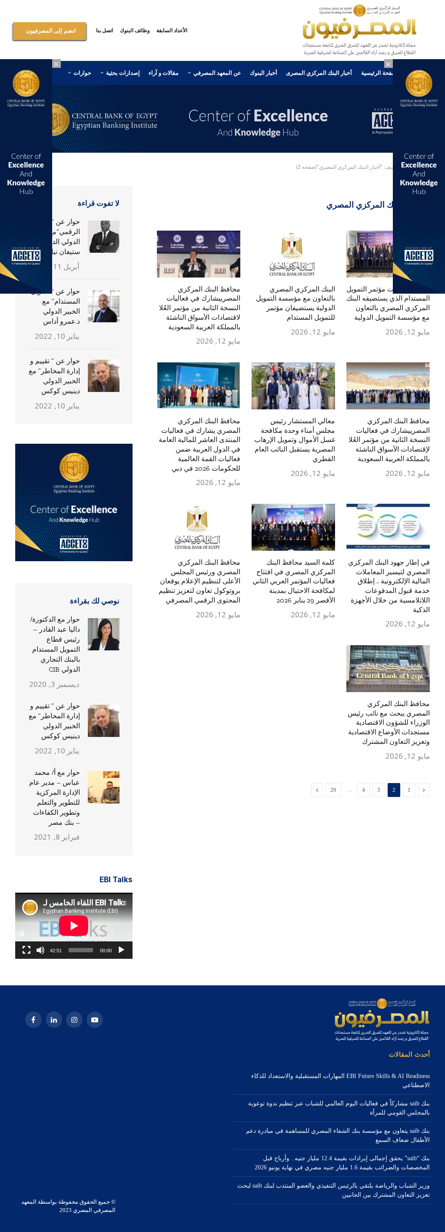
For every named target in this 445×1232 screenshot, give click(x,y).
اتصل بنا (104, 30)
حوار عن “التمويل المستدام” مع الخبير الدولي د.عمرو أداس (55, 306)
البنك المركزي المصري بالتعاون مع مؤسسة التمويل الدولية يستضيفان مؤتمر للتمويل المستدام (295, 303)
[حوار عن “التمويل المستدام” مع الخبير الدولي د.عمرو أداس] (104, 306)
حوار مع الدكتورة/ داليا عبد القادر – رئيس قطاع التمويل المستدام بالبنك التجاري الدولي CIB (55, 644)
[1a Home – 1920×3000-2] (222, 150)
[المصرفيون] (359, 30)
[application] (74, 926)
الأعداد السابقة (171, 30)
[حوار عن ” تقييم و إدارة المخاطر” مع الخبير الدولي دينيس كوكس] (104, 376)
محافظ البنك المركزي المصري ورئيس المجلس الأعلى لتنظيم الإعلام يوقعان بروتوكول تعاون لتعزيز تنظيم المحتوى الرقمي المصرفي (199, 581)
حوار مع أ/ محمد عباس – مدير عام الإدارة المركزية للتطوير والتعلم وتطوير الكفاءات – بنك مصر (54, 797)
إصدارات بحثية (123, 72)
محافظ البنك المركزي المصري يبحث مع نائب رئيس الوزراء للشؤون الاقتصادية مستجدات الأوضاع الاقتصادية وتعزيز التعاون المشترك (389, 723)
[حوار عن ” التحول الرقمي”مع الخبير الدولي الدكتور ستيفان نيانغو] (104, 237)
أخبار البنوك (263, 72)
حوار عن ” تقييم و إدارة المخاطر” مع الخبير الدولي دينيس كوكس (54, 376)
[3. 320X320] (74, 559)
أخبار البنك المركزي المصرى (319, 72)
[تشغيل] (121, 950)
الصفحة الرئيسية (380, 72)
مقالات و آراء (164, 72)
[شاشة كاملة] (26, 950)
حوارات (82, 72)
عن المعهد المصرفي (217, 72)
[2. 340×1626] (419, 291)
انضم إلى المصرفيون (51, 30)
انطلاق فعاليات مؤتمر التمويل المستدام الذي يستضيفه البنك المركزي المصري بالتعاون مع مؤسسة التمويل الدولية (388, 303)
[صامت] (40, 950)
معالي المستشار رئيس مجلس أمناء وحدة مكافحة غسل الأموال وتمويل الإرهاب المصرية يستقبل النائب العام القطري (294, 440)
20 (333, 790)
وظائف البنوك (135, 30)
